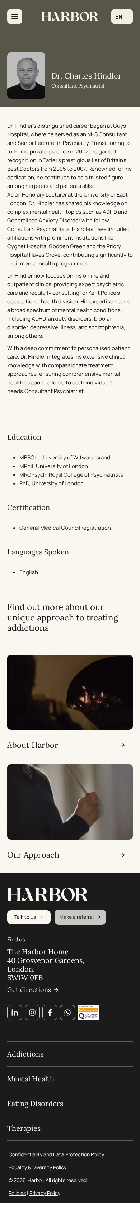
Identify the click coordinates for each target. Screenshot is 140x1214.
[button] (122, 16)
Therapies (24, 1128)
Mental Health (30, 1078)
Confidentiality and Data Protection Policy (56, 1154)
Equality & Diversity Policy (37, 1167)
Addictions (25, 1054)
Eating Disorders (35, 1103)
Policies (17, 1193)
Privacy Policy (44, 1193)
